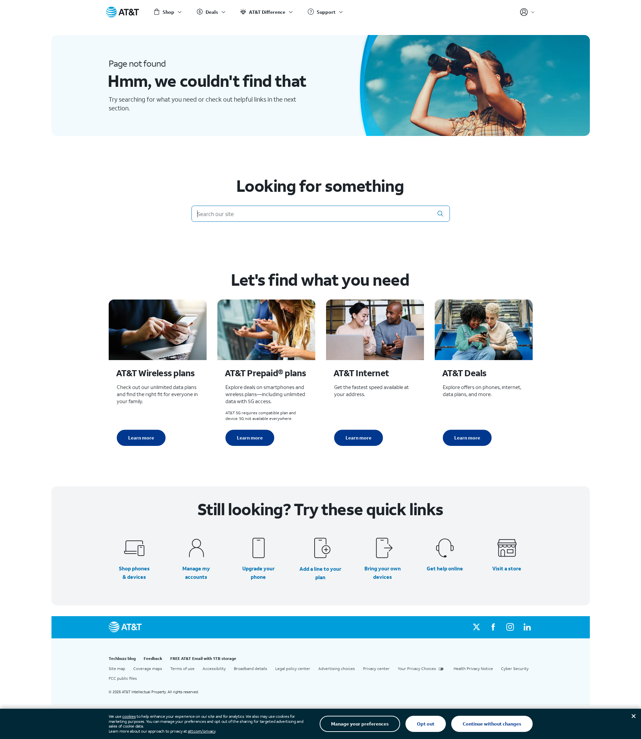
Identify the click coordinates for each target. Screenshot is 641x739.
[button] (440, 213)
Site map (117, 668)
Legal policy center (292, 668)
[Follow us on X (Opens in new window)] (476, 627)
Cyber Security (515, 668)
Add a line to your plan (320, 572)
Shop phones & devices (134, 572)
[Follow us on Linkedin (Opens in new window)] (527, 627)
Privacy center (376, 668)
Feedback (153, 658)
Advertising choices (336, 668)
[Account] (527, 12)
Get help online (445, 568)
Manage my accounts (196, 572)
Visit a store (506, 568)
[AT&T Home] (122, 12)
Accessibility (214, 668)
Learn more (141, 437)
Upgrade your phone (258, 572)
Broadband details (250, 668)
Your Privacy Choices (417, 668)
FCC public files (123, 678)
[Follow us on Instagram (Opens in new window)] (510, 627)
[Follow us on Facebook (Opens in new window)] (493, 627)
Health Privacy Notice (473, 668)
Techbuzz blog (122, 658)
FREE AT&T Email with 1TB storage (203, 658)
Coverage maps (147, 668)
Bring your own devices (382, 572)
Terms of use (182, 668)
